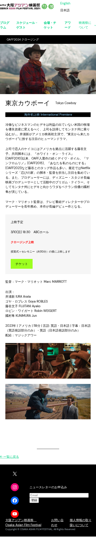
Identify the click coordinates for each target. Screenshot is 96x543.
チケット (21, 264)
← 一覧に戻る (9, 457)
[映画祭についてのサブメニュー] (95, 25)
